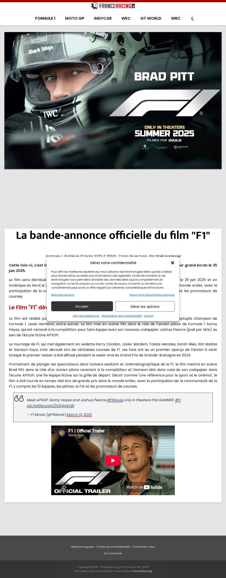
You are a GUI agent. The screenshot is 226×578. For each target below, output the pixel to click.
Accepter (82, 306)
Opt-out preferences (86, 316)
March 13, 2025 (79, 414)
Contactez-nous (143, 547)
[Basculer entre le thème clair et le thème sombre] (193, 18)
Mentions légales (82, 547)
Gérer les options (145, 306)
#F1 (178, 400)
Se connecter (113, 553)
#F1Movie (115, 400)
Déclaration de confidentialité (122, 316)
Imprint (148, 316)
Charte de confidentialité (113, 547)
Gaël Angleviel (168, 256)
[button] (172, 262)
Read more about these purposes (152, 295)
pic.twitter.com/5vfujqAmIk (50, 405)
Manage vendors (62, 295)
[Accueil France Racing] (113, 6)
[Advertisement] (113, 207)
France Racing (142, 571)
